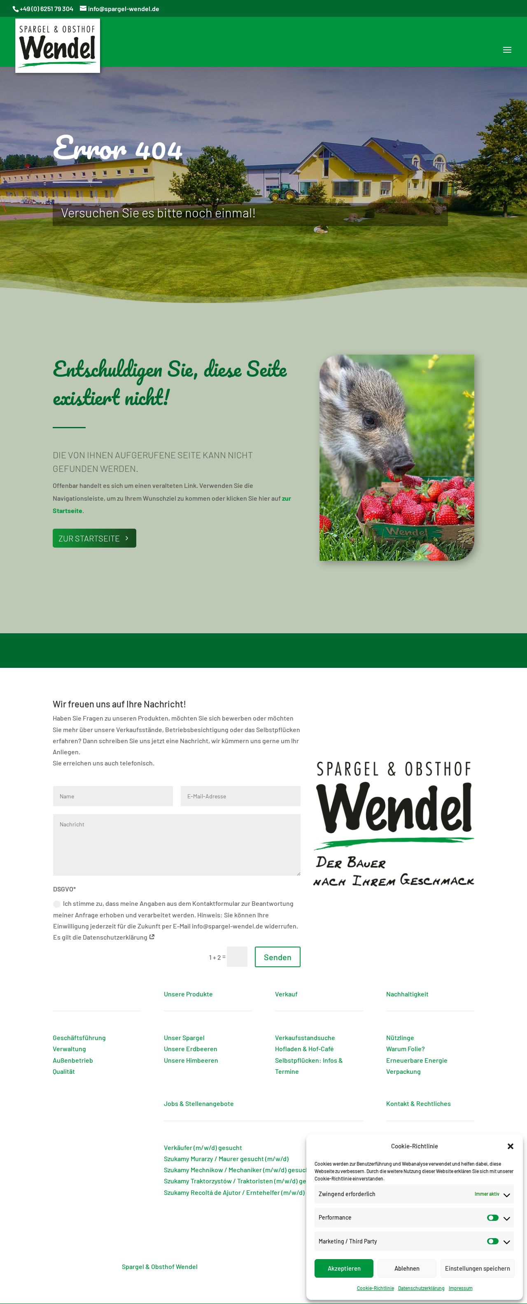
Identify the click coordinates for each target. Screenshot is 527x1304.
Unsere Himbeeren (191, 1060)
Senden (277, 957)
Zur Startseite (89, 538)
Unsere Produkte (188, 994)
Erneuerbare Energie (417, 1060)
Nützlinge (400, 1037)
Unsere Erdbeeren (190, 1048)
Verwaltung (69, 1048)
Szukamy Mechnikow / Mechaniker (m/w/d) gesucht (238, 1169)
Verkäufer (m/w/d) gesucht (203, 1147)
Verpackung (403, 1071)
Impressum (461, 1288)
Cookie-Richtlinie (375, 1288)
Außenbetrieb (73, 1060)
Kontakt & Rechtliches (418, 1103)
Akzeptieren (344, 1268)
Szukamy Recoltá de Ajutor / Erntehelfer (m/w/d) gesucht (247, 1192)
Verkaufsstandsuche (305, 1037)
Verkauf (286, 994)
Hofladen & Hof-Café (304, 1048)
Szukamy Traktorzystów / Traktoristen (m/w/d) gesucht (243, 1181)
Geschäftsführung (79, 1037)
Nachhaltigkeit (407, 994)
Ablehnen (407, 1268)
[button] (510, 1146)
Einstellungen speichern (477, 1268)
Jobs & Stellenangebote (199, 1103)
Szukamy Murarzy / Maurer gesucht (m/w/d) (226, 1158)
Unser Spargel (184, 1037)
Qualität (64, 1071)
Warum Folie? (405, 1048)
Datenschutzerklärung (421, 1288)
